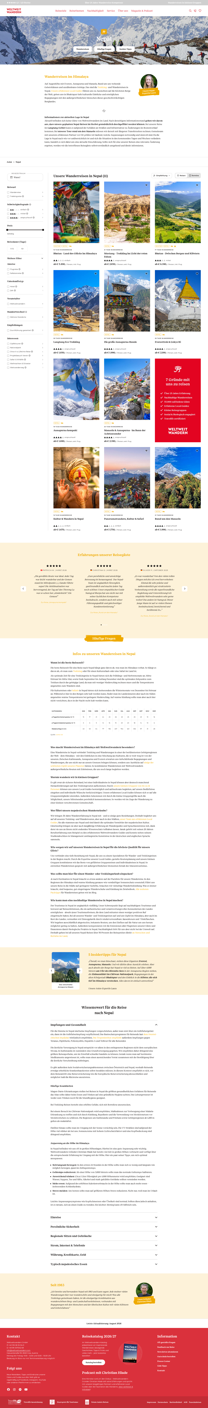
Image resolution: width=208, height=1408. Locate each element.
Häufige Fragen (104, 49)
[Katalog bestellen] (130, 1353)
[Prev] (23, 589)
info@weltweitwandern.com (18, 1350)
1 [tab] (101, 624)
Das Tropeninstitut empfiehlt (107, 1037)
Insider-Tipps (126, 49)
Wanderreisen (82, 49)
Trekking (102, 87)
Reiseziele (60, 10)
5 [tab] (69, 979)
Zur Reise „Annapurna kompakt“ (54, 602)
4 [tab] (106, 624)
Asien (9, 162)
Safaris (75, 690)
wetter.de (59, 735)
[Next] (184, 589)
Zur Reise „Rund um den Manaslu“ (104, 612)
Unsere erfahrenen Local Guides (66, 90)
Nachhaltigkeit (95, 10)
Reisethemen (76, 10)
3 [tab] (104, 624)
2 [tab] (103, 624)
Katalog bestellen (93, 1362)
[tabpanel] (54, 584)
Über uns (123, 10)
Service (111, 10)
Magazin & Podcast (142, 10)
